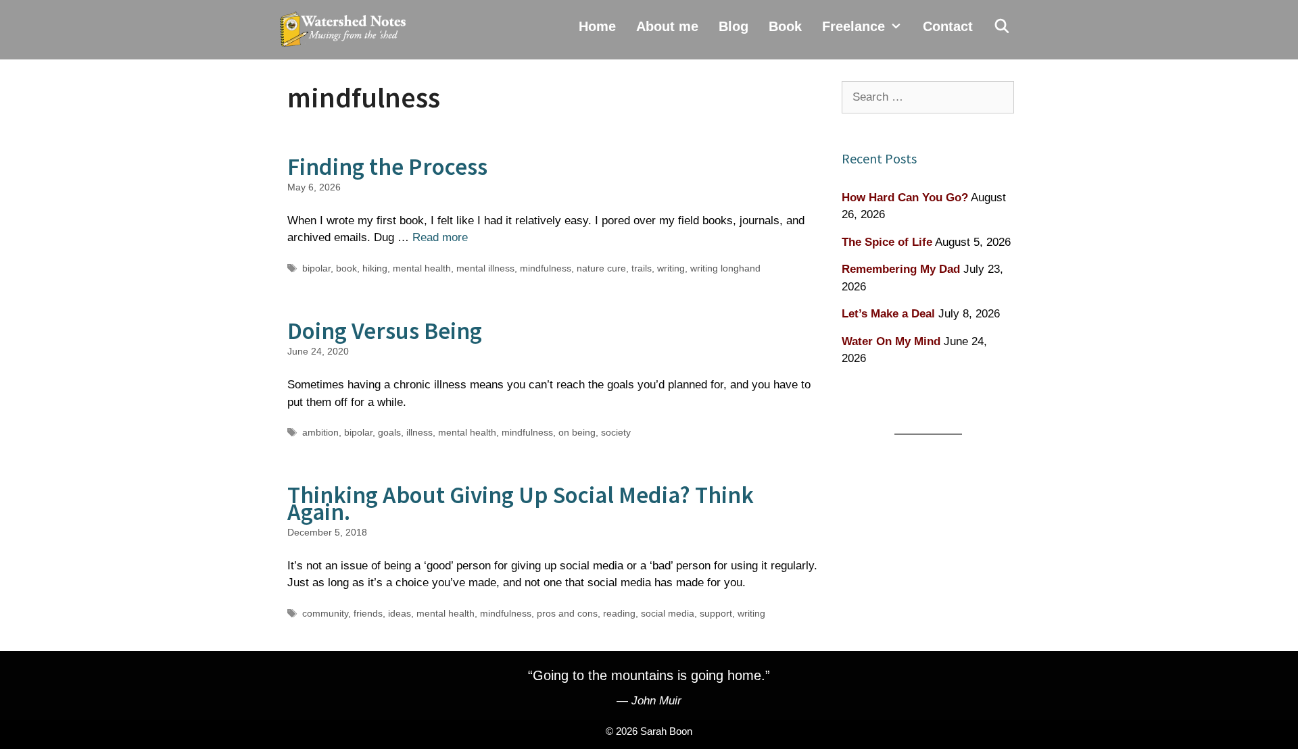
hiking (374, 268)
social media (667, 613)
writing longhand (725, 268)
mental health (422, 268)
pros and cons (567, 613)
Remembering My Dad (901, 269)
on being (577, 432)
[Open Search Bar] (1002, 26)
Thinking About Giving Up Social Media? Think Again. (520, 503)
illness (419, 432)
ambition (320, 432)
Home (597, 26)
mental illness (485, 268)
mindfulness (545, 268)
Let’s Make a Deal (888, 313)
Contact (948, 26)
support (716, 613)
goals (389, 432)
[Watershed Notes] (346, 29)
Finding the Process (387, 167)
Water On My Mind (891, 341)
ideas (399, 613)
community (325, 613)
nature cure (601, 268)
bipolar (316, 268)
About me (667, 26)
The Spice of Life (887, 242)
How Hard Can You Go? (905, 197)
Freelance (853, 26)
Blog (733, 26)
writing (671, 268)
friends (368, 613)
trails (641, 268)
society (616, 432)
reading (619, 613)
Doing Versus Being (384, 331)
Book (785, 26)
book (346, 268)
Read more (440, 237)
